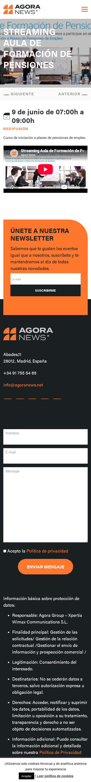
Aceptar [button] (26, 776)
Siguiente (21, 93)
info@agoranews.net (23, 384)
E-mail (17, 279)
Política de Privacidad (60, 752)
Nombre (12, 433)
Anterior (70, 93)
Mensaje (13, 471)
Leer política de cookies (55, 775)
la (37, 550)
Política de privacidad (47, 550)
